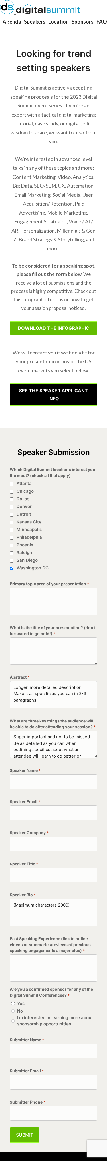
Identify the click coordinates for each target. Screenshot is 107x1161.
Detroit (24, 514)
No (20, 1011)
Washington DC (33, 568)
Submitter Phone (27, 1102)
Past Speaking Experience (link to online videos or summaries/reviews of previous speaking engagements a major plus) (50, 944)
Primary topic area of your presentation (49, 583)
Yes (21, 1003)
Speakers (34, 21)
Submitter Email (27, 1070)
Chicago (25, 491)
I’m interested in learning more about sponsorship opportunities (55, 1021)
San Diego (27, 560)
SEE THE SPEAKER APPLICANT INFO (53, 394)
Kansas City (29, 521)
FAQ (101, 21)
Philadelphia (29, 537)
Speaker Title (24, 863)
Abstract (19, 677)
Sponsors (83, 21)
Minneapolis (29, 529)
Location (58, 21)
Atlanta (24, 483)
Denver (24, 506)
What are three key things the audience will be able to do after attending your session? (53, 723)
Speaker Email (25, 801)
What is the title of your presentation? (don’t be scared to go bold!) (53, 630)
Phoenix (25, 545)
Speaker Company (29, 832)
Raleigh (24, 552)
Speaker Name (25, 770)
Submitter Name (27, 1039)
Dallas (23, 498)
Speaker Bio (23, 894)
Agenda (12, 21)
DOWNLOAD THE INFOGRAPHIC (53, 328)
